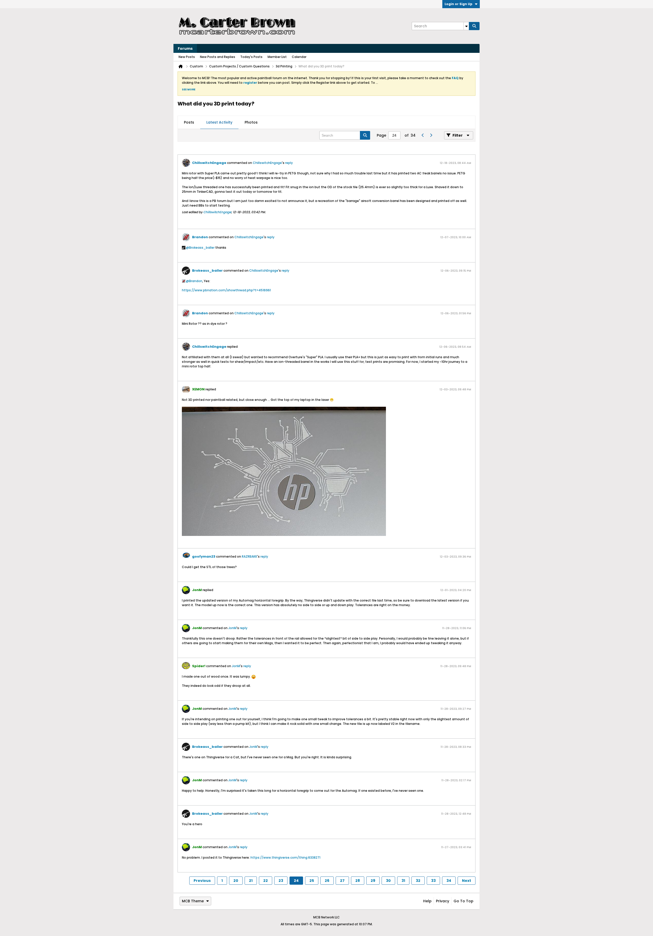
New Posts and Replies (217, 57)
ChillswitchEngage (209, 162)
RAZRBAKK (249, 556)
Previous (202, 880)
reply (289, 163)
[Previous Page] (423, 135)
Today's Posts (251, 57)
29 (373, 880)
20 (235, 880)
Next (466, 880)
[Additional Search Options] (466, 26)
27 (342, 880)
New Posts (187, 57)
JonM (232, 628)
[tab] (189, 122)
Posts (189, 122)
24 (296, 880)
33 (433, 880)
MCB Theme (193, 901)
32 (418, 880)
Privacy (442, 901)
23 (281, 880)
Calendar (299, 57)
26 (327, 880)
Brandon (200, 237)
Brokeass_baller (202, 247)
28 (357, 880)
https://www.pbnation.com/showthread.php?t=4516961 (226, 290)
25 (311, 880)
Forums (185, 48)
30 (388, 880)
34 (448, 880)
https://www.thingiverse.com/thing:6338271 (285, 857)
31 (403, 880)
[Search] (474, 26)
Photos (251, 122)
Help (427, 901)
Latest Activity (219, 122)
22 (265, 880)
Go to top (463, 901)
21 (251, 880)
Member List (277, 57)
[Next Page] (431, 135)
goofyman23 (203, 556)
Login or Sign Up (458, 4)
